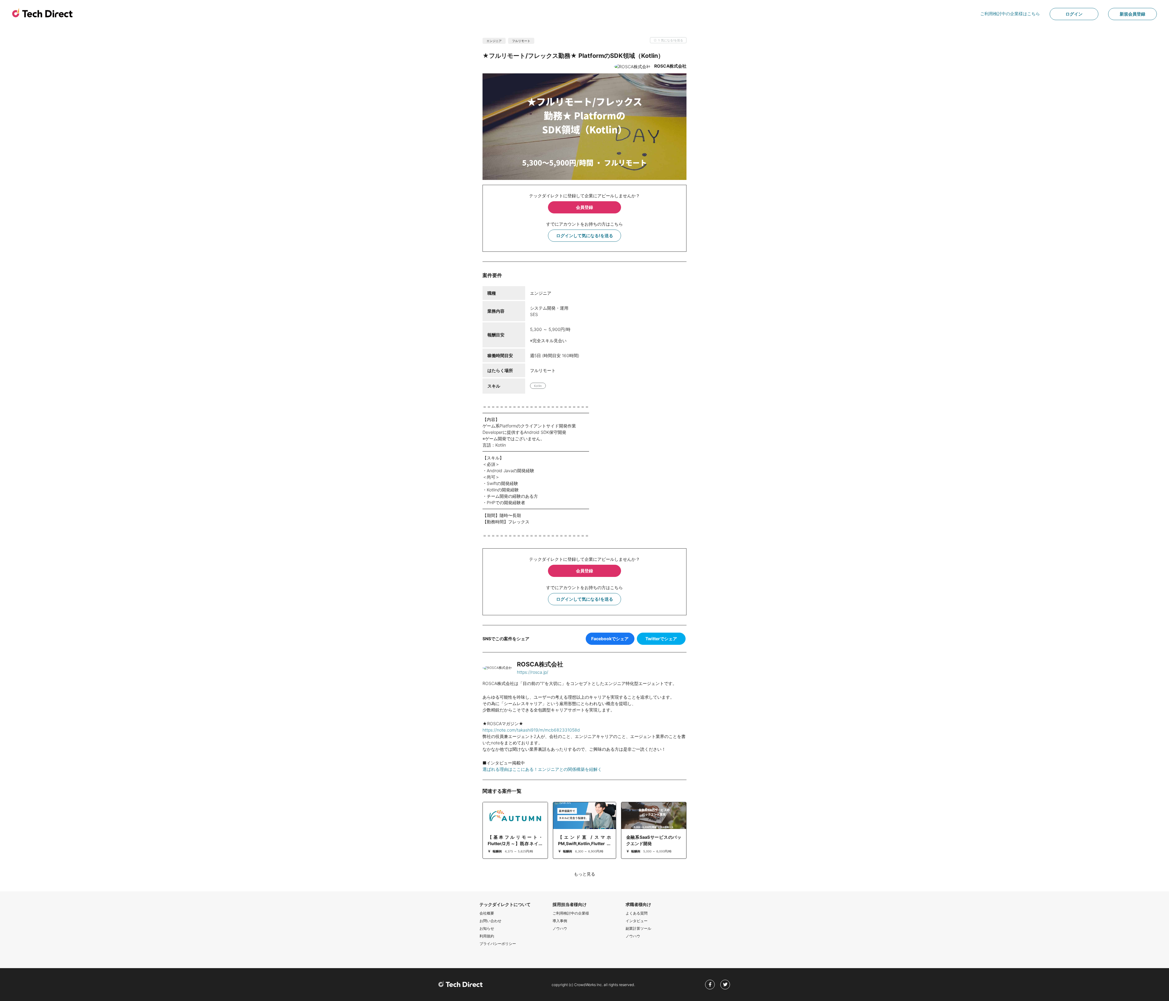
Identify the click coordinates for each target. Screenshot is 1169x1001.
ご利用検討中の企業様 (571, 913)
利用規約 (486, 936)
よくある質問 (637, 913)
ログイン (1074, 13)
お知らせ (486, 928)
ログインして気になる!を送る (584, 235)
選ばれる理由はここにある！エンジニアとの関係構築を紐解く (542, 769)
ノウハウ (560, 928)
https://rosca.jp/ (532, 672)
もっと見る (584, 873)
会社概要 (486, 913)
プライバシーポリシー (497, 943)
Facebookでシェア (610, 638)
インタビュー (637, 920)
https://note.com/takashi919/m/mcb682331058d (531, 729)
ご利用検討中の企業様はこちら (1010, 13)
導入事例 (560, 920)
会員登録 (584, 207)
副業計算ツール (638, 928)
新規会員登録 (1132, 13)
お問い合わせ (490, 920)
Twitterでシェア (661, 638)
